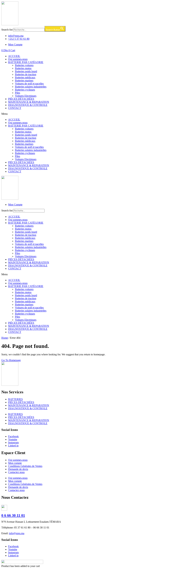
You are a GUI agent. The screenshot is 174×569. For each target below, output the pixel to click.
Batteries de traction (25, 74)
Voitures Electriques (25, 95)
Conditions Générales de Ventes (25, 466)
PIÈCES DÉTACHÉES (21, 98)
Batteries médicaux (25, 77)
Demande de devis (18, 469)
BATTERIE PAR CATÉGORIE (25, 62)
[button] (87, 113)
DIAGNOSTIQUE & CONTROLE (27, 105)
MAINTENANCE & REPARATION (28, 101)
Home (4, 337)
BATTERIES (15, 399)
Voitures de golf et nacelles (29, 83)
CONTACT (14, 108)
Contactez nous (16, 472)
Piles (17, 92)
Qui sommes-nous (18, 59)
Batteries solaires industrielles (30, 86)
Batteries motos (23, 68)
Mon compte (15, 463)
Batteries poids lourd (26, 71)
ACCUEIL (14, 56)
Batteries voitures (24, 65)
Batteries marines (24, 80)
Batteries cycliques (25, 89)
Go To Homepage (11, 360)
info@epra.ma (16, 533)
